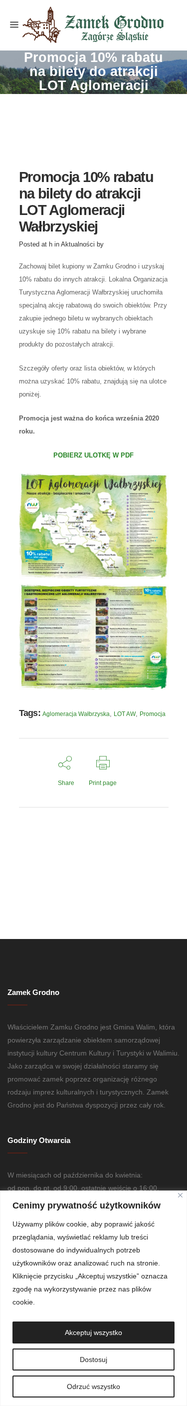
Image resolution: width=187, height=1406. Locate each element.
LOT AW (125, 714)
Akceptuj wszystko (93, 1332)
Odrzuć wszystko (93, 1386)
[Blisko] (180, 1195)
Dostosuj (93, 1360)
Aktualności (78, 244)
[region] (93, 1298)
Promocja (153, 714)
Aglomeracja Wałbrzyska (76, 714)
